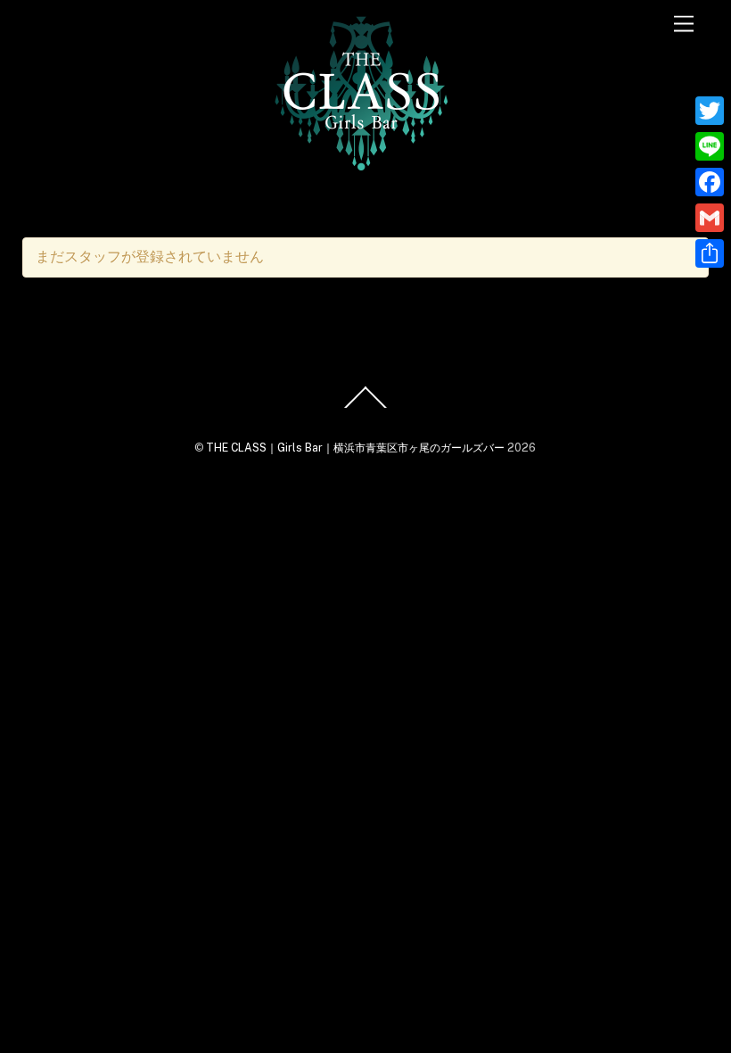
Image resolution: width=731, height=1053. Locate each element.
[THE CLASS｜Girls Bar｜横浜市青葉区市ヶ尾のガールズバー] (361, 165)
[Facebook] (709, 182)
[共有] (709, 253)
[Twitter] (709, 111)
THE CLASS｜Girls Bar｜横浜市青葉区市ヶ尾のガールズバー (355, 447)
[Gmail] (709, 218)
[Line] (709, 146)
